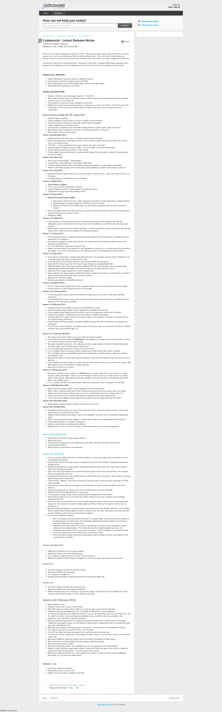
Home (45, 13)
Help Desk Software (105, 704)
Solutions (58, 13)
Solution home (49, 35)
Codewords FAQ (85, 35)
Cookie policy (174, 698)
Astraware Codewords (67, 35)
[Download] (106, 334)
